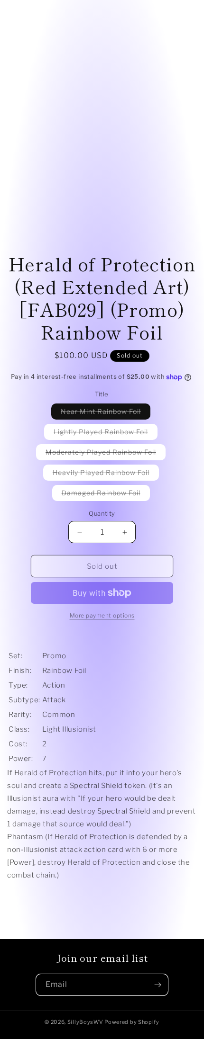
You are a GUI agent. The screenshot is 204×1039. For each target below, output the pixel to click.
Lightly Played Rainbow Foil (106, 433)
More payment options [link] (102, 615)
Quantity (102, 513)
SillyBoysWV (85, 1022)
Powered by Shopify (131, 1022)
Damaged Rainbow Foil (106, 494)
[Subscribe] (157, 985)
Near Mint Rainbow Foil (105, 413)
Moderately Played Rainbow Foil (106, 454)
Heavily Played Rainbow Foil (106, 474)
